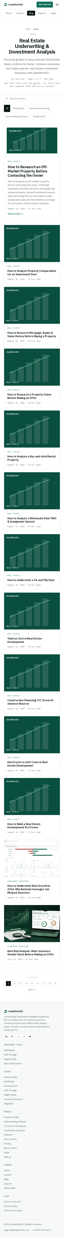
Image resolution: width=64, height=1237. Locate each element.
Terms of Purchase (13, 1210)
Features (8, 1134)
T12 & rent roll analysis (15, 1126)
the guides (34, 83)
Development (10, 1085)
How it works (10, 1139)
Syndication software (14, 1130)
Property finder (11, 1117)
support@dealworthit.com (16, 1230)
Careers (20, 13)
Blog (31, 13)
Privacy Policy (11, 1206)
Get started (44, 4)
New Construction (12, 1063)
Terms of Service (12, 1201)
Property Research (13, 1099)
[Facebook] (18, 1036)
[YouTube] (30, 1036)
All (7, 108)
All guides (8, 1103)
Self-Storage (10, 1054)
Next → (32, 989)
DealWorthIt (39, 116)
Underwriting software (15, 1121)
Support (42, 13)
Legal (53, 13)
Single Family (10, 1059)
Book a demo (10, 1147)
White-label (9, 1188)
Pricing (7, 1143)
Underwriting (10, 1077)
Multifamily (9, 1050)
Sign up (7, 1156)
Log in (7, 1152)
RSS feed (48, 79)
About (9, 13)
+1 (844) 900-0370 (41, 1230)
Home (28, 29)
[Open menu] (57, 4)
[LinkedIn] (6, 1036)
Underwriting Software (17, 116)
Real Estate (18, 108)
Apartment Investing (39, 108)
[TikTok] (24, 1036)
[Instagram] (12, 1036)
